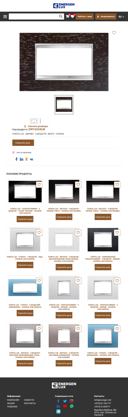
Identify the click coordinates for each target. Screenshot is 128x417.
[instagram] (71, 401)
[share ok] (26, 159)
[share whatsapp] (71, 406)
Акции (10, 403)
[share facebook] (16, 159)
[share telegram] (58, 411)
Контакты (30, 403)
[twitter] (65, 401)
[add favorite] (114, 33)
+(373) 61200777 (102, 406)
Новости (29, 400)
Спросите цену (22, 143)
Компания (13, 400)
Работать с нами (85, 16)
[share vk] (31, 159)
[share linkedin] (21, 159)
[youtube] (65, 406)
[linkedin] (58, 406)
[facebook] (58, 401)
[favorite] (39, 184)
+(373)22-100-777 (102, 403)
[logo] (64, 6)
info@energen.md (102, 400)
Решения (12, 406)
